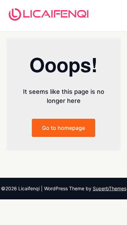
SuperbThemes (109, 188)
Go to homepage (63, 127)
